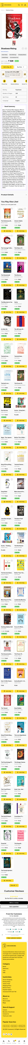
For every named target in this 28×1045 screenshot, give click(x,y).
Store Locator (6, 1000)
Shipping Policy (7, 985)
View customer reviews (14, 938)
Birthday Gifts (22, 1026)
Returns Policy (7, 987)
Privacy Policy (6, 981)
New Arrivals (6, 1026)
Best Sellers (14, 1026)
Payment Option (7, 989)
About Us (5, 998)
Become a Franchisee (9, 1012)
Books (4, 966)
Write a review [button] (14, 903)
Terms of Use (6, 983)
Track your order (7, 1016)
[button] (22, 5)
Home (2, 10)
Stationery (5, 968)
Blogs (4, 1002)
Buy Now (19, 67)
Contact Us (6, 1014)
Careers (5, 1010)
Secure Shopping (7, 979)
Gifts (4, 972)
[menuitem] (3, 1042)
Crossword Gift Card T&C (9, 991)
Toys (4, 970)
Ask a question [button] (14, 906)
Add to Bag (6, 67)
